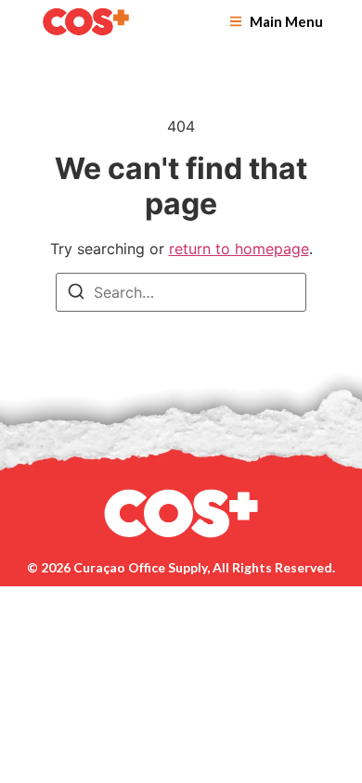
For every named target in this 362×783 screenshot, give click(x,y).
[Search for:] (181, 292)
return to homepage (239, 248)
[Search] (76, 294)
